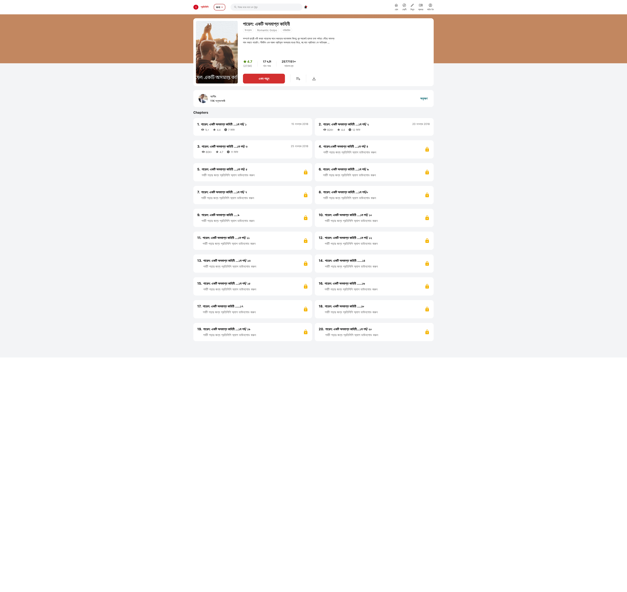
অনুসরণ (423, 98)
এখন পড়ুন (264, 79)
